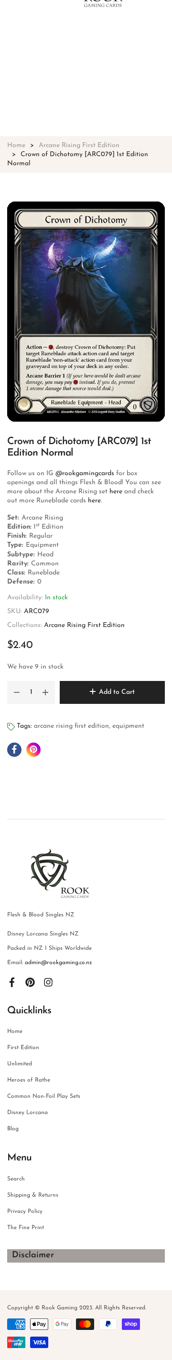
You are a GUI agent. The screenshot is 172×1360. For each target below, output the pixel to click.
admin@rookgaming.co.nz (58, 963)
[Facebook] (12, 982)
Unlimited (19, 1064)
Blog (13, 1129)
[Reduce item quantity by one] (17, 692)
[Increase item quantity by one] (45, 692)
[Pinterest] (30, 982)
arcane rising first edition (71, 726)
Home (14, 1031)
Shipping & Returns (32, 1195)
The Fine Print (25, 1228)
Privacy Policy (25, 1211)
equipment (128, 726)
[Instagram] (48, 982)
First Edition (23, 1048)
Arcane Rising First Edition (84, 625)
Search (16, 1179)
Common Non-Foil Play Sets (43, 1096)
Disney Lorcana (27, 1113)
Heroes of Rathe (28, 1080)
